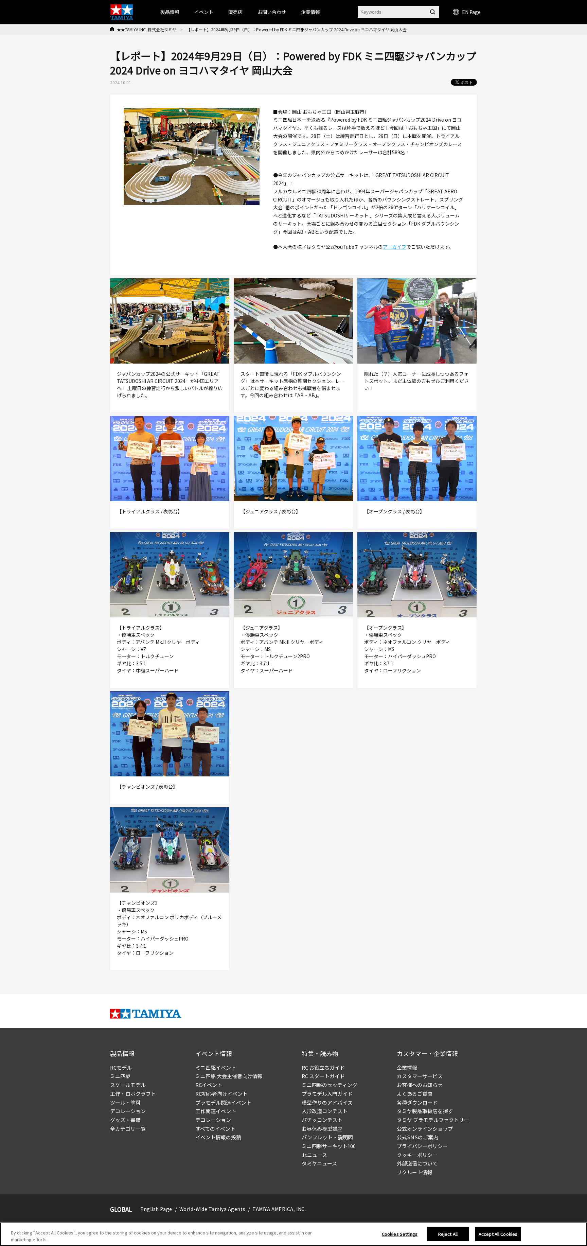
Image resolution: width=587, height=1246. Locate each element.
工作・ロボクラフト (133, 1093)
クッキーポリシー (417, 1154)
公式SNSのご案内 (417, 1137)
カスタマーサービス (420, 1076)
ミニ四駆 (120, 1076)
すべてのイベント (215, 1128)
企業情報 (407, 1067)
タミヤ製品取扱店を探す (425, 1111)
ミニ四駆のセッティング (329, 1084)
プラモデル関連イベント (223, 1102)
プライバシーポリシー (422, 1146)
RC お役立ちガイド (323, 1067)
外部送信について (417, 1163)
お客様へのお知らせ (420, 1084)
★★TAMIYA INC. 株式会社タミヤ (146, 29)
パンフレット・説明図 (327, 1137)
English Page (156, 1209)
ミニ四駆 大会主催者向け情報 (229, 1076)
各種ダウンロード (417, 1102)
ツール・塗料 (125, 1102)
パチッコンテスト (322, 1119)
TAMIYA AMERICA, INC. (279, 1209)
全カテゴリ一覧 (128, 1128)
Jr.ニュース (314, 1154)
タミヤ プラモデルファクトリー (433, 1119)
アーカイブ (394, 246)
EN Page (471, 11)
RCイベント (208, 1084)
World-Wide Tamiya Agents (212, 1209)
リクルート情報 (414, 1172)
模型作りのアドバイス (327, 1102)
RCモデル (121, 1067)
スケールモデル (128, 1084)
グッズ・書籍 (125, 1119)
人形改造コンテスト (325, 1111)
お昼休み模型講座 (322, 1128)
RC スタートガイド (323, 1076)
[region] (293, 1234)
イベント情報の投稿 (218, 1137)
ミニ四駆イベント (215, 1067)
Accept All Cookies (498, 1234)
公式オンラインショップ (425, 1128)
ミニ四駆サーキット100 (329, 1146)
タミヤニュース (319, 1163)
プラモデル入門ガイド (327, 1093)
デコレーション (128, 1111)
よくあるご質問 (414, 1093)
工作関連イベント (215, 1111)
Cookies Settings (399, 1234)
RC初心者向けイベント (221, 1093)
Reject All (448, 1234)
